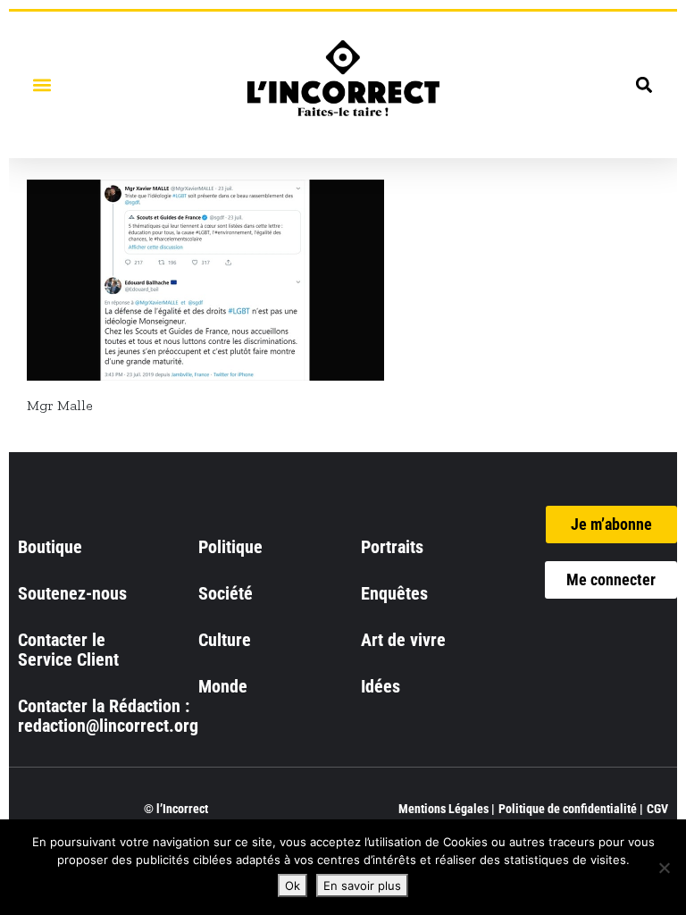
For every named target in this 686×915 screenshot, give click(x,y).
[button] (41, 84)
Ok (292, 885)
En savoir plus (362, 885)
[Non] (664, 868)
